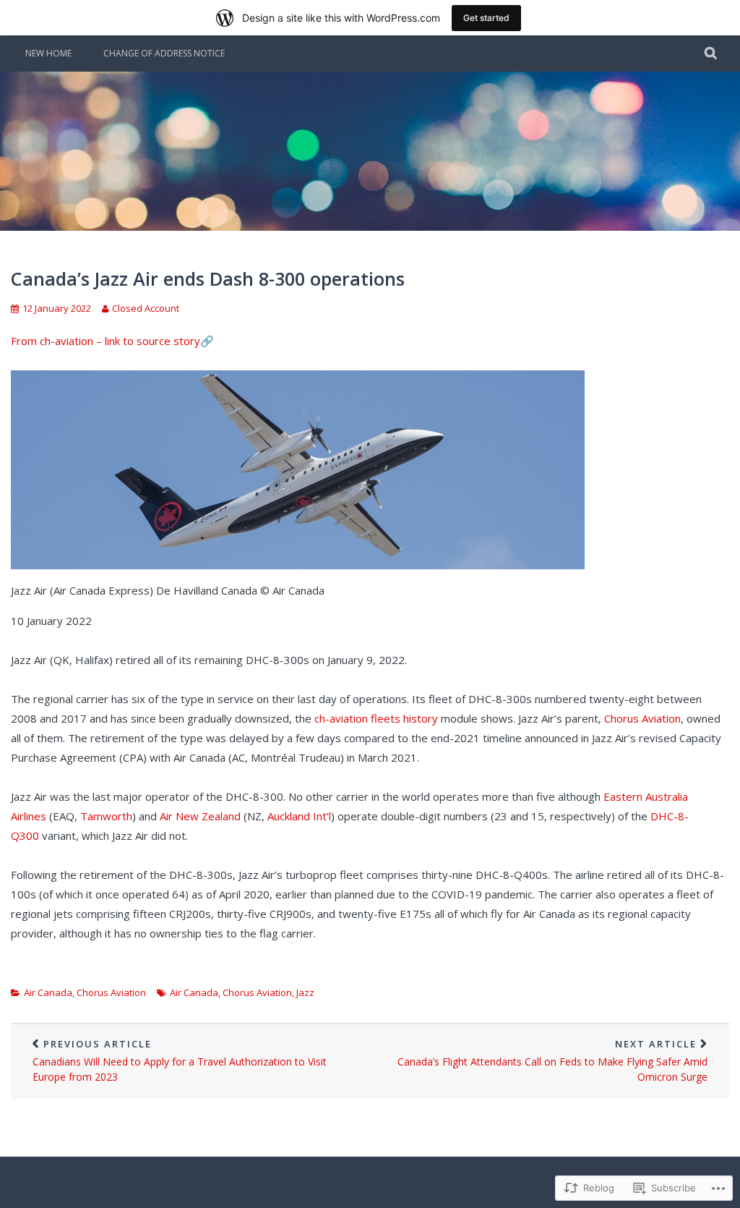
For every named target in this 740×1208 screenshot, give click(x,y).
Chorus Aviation (642, 718)
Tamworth (106, 816)
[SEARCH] (711, 53)
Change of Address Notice (164, 53)
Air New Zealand (200, 816)
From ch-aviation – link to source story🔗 (112, 340)
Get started (486, 17)
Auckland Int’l (299, 816)
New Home (48, 53)
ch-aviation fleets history (376, 718)
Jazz (305, 992)
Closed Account (145, 308)
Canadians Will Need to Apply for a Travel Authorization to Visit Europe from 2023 (180, 1060)
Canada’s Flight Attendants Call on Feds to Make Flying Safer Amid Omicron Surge (552, 1060)
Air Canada (48, 992)
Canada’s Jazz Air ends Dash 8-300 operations (208, 278)
